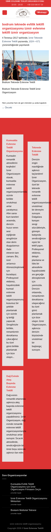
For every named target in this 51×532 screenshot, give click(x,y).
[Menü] (4, 12)
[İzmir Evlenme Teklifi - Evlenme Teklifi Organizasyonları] (23, 12)
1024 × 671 (34, 41)
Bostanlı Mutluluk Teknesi (23, 510)
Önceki (7, 107)
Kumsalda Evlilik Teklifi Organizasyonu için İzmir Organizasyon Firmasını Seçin (26, 487)
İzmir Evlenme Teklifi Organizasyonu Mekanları (29, 499)
